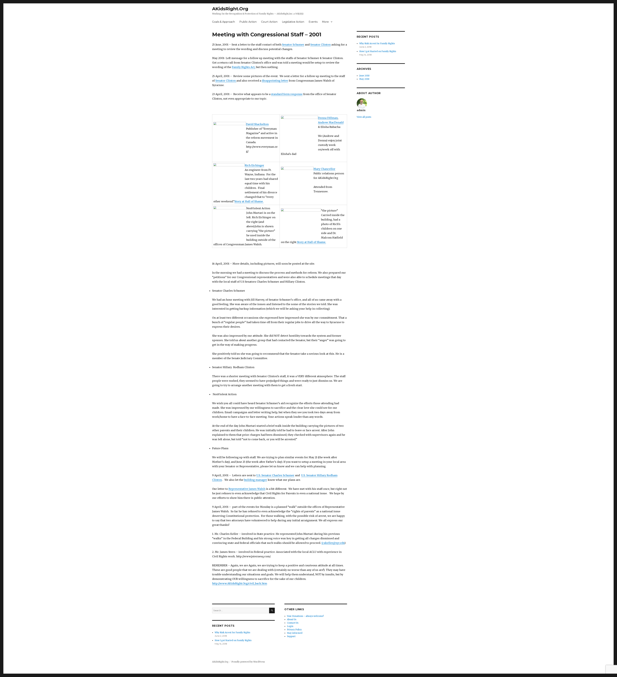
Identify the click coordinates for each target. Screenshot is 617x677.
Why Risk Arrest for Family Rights (232, 632)
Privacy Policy (294, 629)
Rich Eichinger (254, 165)
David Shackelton (257, 124)
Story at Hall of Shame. (249, 201)
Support (291, 636)
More (325, 21)
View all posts (364, 117)
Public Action (248, 21)
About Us (291, 619)
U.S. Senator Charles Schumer (275, 475)
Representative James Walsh (246, 488)
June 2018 (364, 75)
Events (313, 21)
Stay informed (294, 633)
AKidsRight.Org (230, 8)
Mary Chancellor (324, 168)
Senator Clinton (320, 44)
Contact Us (292, 623)
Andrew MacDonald (331, 122)
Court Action (269, 21)
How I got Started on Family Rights (233, 640)
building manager (255, 479)
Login (290, 626)
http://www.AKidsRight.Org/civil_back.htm (239, 583)
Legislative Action (293, 21)
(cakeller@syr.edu (333, 542)
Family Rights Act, (243, 67)
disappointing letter (275, 80)
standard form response (287, 94)
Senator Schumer (293, 44)
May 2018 (364, 79)
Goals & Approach (223, 21)
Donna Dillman (328, 118)
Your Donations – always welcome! (305, 616)
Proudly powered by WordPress (248, 661)
